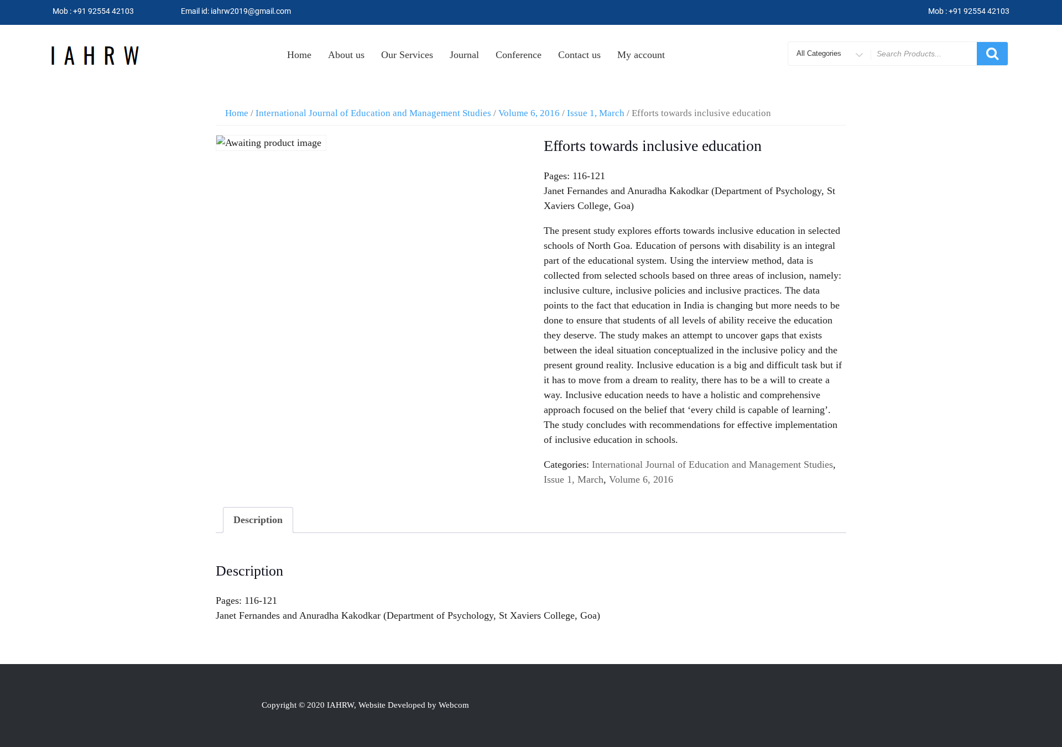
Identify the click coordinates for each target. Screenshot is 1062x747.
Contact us (579, 54)
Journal (464, 54)
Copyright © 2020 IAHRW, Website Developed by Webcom (365, 705)
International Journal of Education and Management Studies (373, 113)
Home (299, 54)
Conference (519, 54)
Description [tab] (258, 519)
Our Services (407, 54)
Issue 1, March (595, 113)
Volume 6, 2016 (529, 113)
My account (641, 54)
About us (346, 54)
